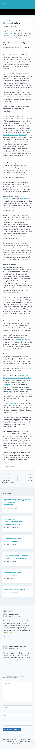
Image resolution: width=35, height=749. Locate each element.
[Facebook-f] (11, 12)
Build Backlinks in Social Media (16, 590)
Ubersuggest (14, 403)
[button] (30, 4)
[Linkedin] (16, 12)
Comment (7, 683)
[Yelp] (21, 12)
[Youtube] (23, 12)
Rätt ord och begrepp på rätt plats (14, 135)
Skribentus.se (8, 33)
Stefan (6, 26)
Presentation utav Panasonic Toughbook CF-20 (8, 478)
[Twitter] (14, 12)
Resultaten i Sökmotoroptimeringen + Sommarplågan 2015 (14, 521)
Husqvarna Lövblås (22, 340)
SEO (4, 20)
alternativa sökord (8, 466)
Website (6, 724)
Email (5, 715)
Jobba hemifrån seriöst (27, 477)
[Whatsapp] (18, 12)
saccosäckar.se (25, 199)
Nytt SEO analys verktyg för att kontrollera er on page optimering (17, 502)
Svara (5, 637)
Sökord (8, 20)
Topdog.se (6, 385)
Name (6, 707)
